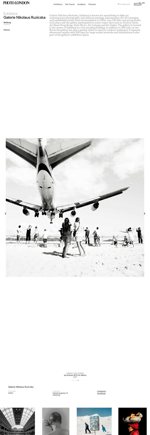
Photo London (16, 3)
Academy (81, 4)
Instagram (101, 391)
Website (7, 30)
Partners (92, 4)
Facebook (101, 393)
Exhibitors (58, 4)
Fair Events (70, 4)
